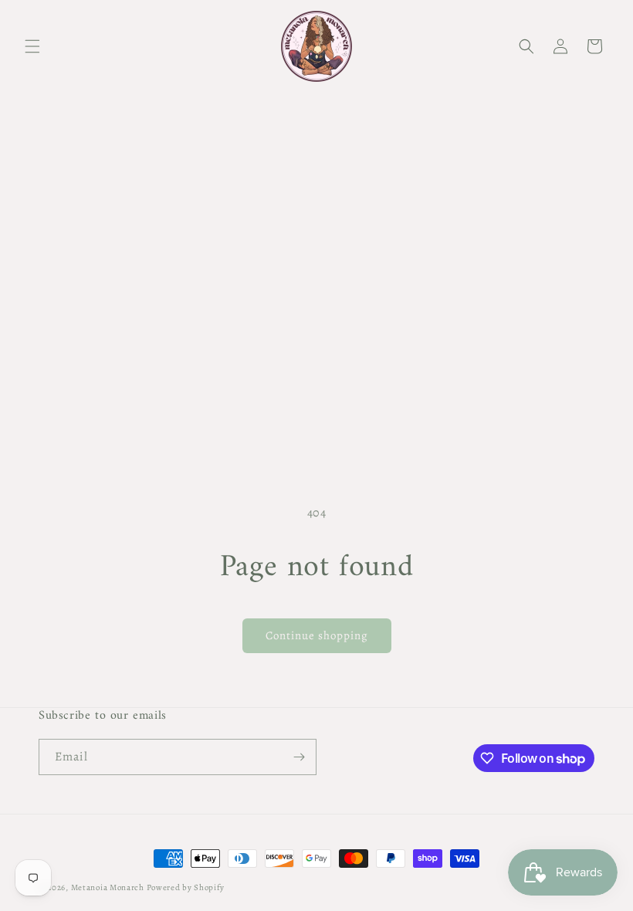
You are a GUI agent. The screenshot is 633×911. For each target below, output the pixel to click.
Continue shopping (317, 635)
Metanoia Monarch (107, 887)
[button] (32, 46)
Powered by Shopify (186, 887)
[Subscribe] (299, 757)
